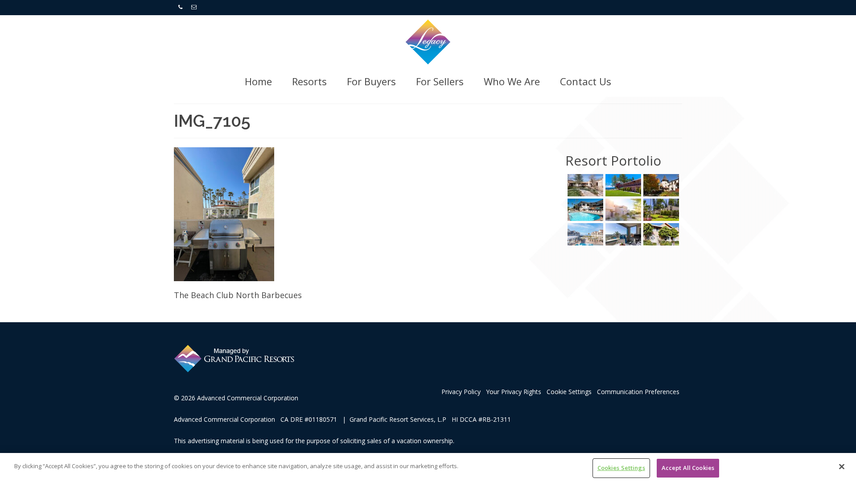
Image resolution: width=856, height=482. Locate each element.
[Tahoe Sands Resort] (622, 185)
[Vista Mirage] (622, 210)
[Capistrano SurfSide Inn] (622, 234)
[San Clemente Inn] (584, 210)
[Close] (842, 466)
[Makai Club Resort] (660, 210)
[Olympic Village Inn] (660, 185)
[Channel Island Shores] (660, 234)
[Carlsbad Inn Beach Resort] (584, 234)
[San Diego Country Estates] (584, 185)
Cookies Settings (621, 468)
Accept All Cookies (688, 468)
